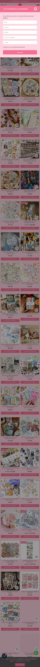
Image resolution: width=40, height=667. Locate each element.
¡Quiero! (20, 52)
